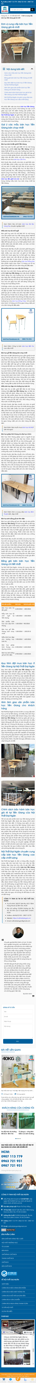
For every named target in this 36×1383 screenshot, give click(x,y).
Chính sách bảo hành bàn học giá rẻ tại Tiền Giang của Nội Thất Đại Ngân (17, 93)
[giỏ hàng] (3, 1379)
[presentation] (1, 1074)
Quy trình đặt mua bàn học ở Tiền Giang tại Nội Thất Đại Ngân (18, 84)
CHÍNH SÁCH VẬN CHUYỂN (11, 1299)
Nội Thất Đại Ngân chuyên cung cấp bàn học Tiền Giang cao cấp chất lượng (18, 98)
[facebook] (18, 1343)
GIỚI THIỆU (5, 1284)
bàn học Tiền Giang (27, 106)
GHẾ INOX (5, 1262)
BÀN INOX (5, 1250)
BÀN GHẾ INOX (7, 1266)
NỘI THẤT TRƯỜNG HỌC (10, 1242)
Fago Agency (25, 1376)
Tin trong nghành (21, 1094)
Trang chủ (4, 15)
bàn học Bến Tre (28, 346)
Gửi (17, 1041)
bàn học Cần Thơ (20, 159)
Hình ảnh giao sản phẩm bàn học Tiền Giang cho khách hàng (17, 89)
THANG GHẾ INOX (8, 1258)
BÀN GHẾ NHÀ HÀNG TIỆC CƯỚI (12, 1239)
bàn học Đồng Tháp (19, 301)
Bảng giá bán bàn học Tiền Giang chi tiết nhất (18, 79)
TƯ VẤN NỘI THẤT (15, 15)
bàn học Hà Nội (27, 427)
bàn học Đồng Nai (28, 261)
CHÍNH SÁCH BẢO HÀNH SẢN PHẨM (14, 1288)
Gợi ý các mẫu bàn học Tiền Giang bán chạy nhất (17, 74)
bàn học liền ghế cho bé (10, 179)
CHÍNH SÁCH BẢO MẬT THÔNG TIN (13, 1292)
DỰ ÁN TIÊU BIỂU (7, 1311)
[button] (15, 1138)
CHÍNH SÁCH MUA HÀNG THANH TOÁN (15, 1303)
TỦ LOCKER (5, 1246)
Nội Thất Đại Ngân (7, 115)
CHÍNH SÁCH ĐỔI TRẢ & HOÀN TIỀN (13, 1296)
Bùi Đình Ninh (27, 994)
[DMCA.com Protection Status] (8, 1230)
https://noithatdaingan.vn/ (22, 918)
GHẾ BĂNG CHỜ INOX (9, 1254)
